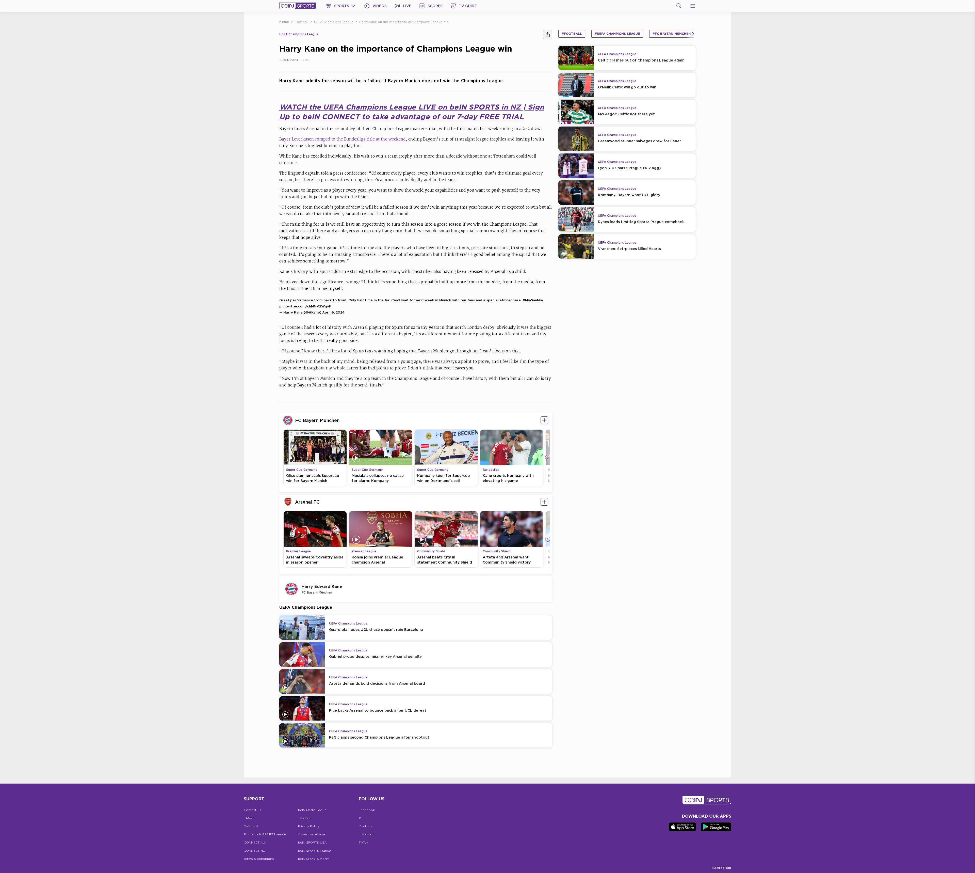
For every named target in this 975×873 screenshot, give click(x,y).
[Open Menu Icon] (693, 6)
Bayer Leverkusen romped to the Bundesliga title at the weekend (342, 139)
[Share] (547, 34)
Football (301, 21)
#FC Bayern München (672, 33)
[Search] (679, 6)
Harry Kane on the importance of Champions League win (403, 21)
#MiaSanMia (533, 300)
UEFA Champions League (333, 21)
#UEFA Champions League (617, 33)
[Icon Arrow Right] (547, 457)
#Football (572, 33)
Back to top (721, 867)
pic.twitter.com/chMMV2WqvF (305, 306)
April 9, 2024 (333, 312)
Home (284, 21)
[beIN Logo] (297, 6)
